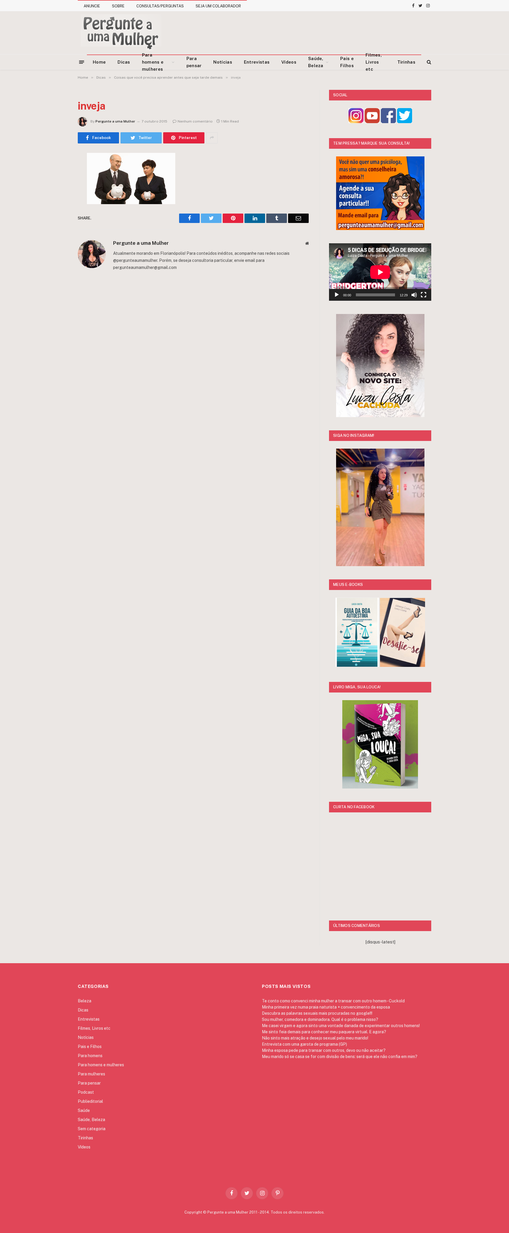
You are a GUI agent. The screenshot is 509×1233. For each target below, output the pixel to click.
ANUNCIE (92, 6)
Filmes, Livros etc (374, 62)
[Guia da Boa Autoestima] (357, 665)
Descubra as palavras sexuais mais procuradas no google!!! (317, 1013)
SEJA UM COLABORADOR (218, 6)
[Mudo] (414, 295)
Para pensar (194, 62)
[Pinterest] (57, 217)
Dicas (124, 62)
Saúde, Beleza (315, 62)
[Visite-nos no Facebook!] (388, 121)
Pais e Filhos (347, 62)
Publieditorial (90, 1101)
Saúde (84, 1110)
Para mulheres (91, 1074)
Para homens (90, 1055)
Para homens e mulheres (152, 62)
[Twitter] (57, 187)
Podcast (86, 1092)
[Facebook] (57, 172)
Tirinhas (406, 62)
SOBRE (118, 6)
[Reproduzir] (337, 295)
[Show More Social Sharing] (212, 137)
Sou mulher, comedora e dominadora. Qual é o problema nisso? (320, 1019)
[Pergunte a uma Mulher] (120, 32)
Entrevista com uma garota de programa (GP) (304, 1044)
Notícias (222, 62)
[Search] (428, 62)
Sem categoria (91, 1128)
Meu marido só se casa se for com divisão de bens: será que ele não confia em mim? (339, 1056)
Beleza (84, 1001)
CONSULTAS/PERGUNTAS (160, 6)
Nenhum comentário (195, 121)
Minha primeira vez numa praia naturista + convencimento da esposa (326, 1007)
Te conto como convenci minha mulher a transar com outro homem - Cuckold (333, 1001)
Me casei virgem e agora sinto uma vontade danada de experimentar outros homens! (341, 1025)
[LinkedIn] (57, 202)
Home (99, 62)
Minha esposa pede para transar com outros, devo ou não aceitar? (324, 1050)
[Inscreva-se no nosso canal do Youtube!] (372, 121)
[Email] (57, 232)
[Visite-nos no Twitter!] (404, 121)
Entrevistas (257, 62)
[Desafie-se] (402, 665)
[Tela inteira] (424, 295)
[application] (380, 272)
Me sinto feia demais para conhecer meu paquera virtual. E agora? (324, 1031)
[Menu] (81, 61)
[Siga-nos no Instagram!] (355, 121)
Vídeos (288, 62)
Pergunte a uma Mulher (115, 121)
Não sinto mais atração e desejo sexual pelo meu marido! (315, 1038)
